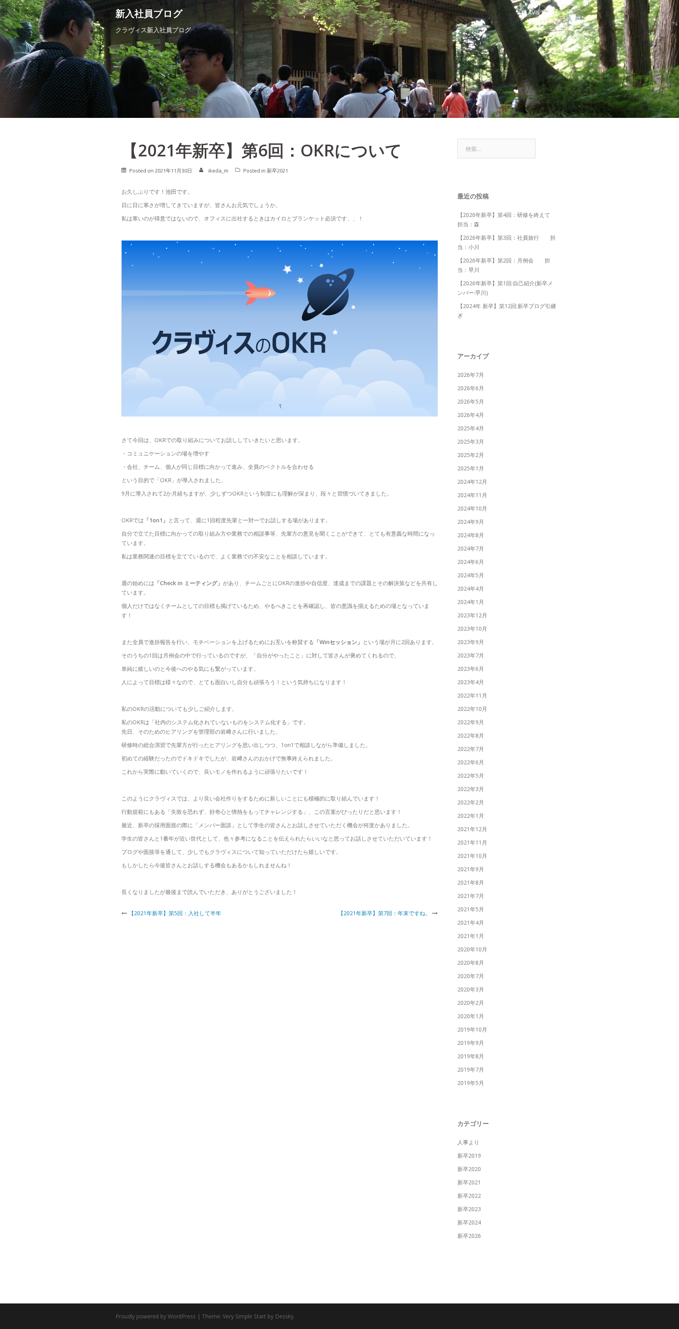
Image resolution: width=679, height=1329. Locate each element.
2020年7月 (470, 976)
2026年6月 (470, 388)
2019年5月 (470, 1083)
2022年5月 (470, 775)
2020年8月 (470, 962)
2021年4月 (470, 922)
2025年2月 (470, 455)
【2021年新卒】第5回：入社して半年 (174, 913)
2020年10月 (472, 949)
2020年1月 (470, 1016)
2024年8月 (470, 535)
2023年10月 (472, 628)
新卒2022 (469, 1195)
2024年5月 (470, 575)
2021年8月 (470, 882)
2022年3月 (470, 789)
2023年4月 (470, 682)
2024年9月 (470, 521)
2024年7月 (470, 548)
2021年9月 (470, 869)
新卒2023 (469, 1209)
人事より (468, 1142)
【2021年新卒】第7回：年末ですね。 (384, 913)
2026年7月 (470, 374)
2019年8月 (470, 1056)
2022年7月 (470, 749)
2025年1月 (470, 468)
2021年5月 (470, 909)
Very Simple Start (244, 1316)
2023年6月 (470, 668)
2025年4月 (470, 428)
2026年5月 (470, 401)
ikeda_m (218, 170)
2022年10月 (472, 708)
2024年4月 (470, 588)
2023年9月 (470, 642)
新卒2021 (277, 170)
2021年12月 (472, 829)
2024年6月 (470, 561)
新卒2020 (469, 1169)
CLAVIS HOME (539, 12)
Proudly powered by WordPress (156, 1316)
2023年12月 (472, 615)
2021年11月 (472, 842)
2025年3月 (470, 441)
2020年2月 (470, 1002)
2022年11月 (472, 695)
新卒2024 (469, 1222)
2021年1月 (470, 936)
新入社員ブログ (149, 13)
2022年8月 (470, 735)
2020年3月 (470, 989)
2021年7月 (470, 895)
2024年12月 (472, 481)
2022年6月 (470, 762)
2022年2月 (470, 802)
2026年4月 (470, 415)
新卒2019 (469, 1155)
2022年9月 (470, 722)
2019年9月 (470, 1042)
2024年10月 (472, 508)
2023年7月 (470, 655)
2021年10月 (472, 855)
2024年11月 (472, 495)
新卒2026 (469, 1235)
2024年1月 (470, 602)
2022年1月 (470, 815)
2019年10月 (472, 1029)
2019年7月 (470, 1069)
